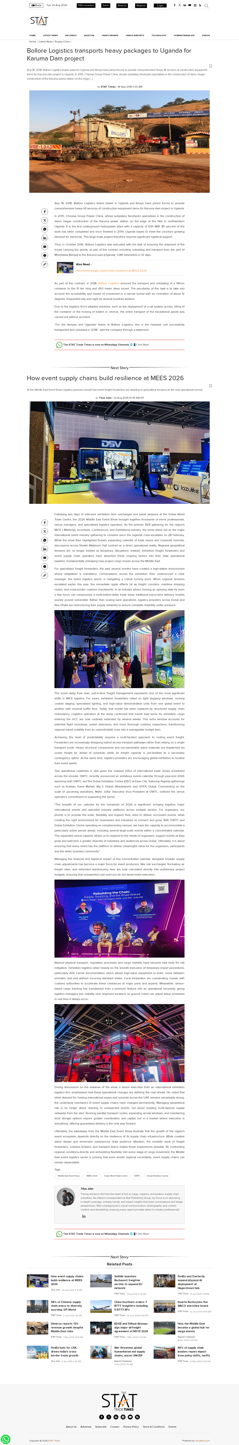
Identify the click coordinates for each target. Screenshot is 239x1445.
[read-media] (65, 270)
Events (106, 5)
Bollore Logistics (108, 283)
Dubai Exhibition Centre (157, 1176)
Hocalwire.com (202, 1440)
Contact (114, 1426)
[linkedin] (184, 5)
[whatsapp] (44, 229)
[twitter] (179, 5)
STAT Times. (54, 1440)
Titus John (87, 1188)
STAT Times (119, 1294)
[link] (44, 264)
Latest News (46, 41)
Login (160, 5)
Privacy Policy (131, 1426)
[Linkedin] (44, 238)
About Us (71, 1426)
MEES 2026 (92, 1176)
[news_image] (37, 1280)
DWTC (137, 1176)
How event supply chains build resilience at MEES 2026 (111, 270)
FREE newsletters (86, 5)
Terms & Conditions (154, 1426)
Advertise (85, 1426)
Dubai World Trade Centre (115, 1176)
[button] (119, 66)
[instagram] (195, 5)
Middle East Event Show (69, 1176)
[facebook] (174, 5)
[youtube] (190, 5)
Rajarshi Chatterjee (186, 1337)
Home (32, 35)
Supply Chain (62, 41)
